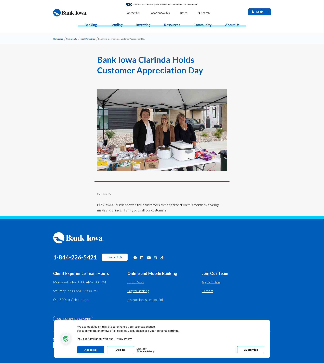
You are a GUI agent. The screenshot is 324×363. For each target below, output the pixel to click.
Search (205, 13)
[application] (162, 339)
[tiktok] (162, 257)
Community (71, 39)
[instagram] (155, 257)
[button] (91, 24)
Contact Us (114, 257)
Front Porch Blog (87, 39)
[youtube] (148, 257)
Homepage (58, 39)
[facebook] (135, 257)
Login (259, 11)
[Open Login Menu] (268, 11)
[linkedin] (142, 257)
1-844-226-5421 (75, 257)
